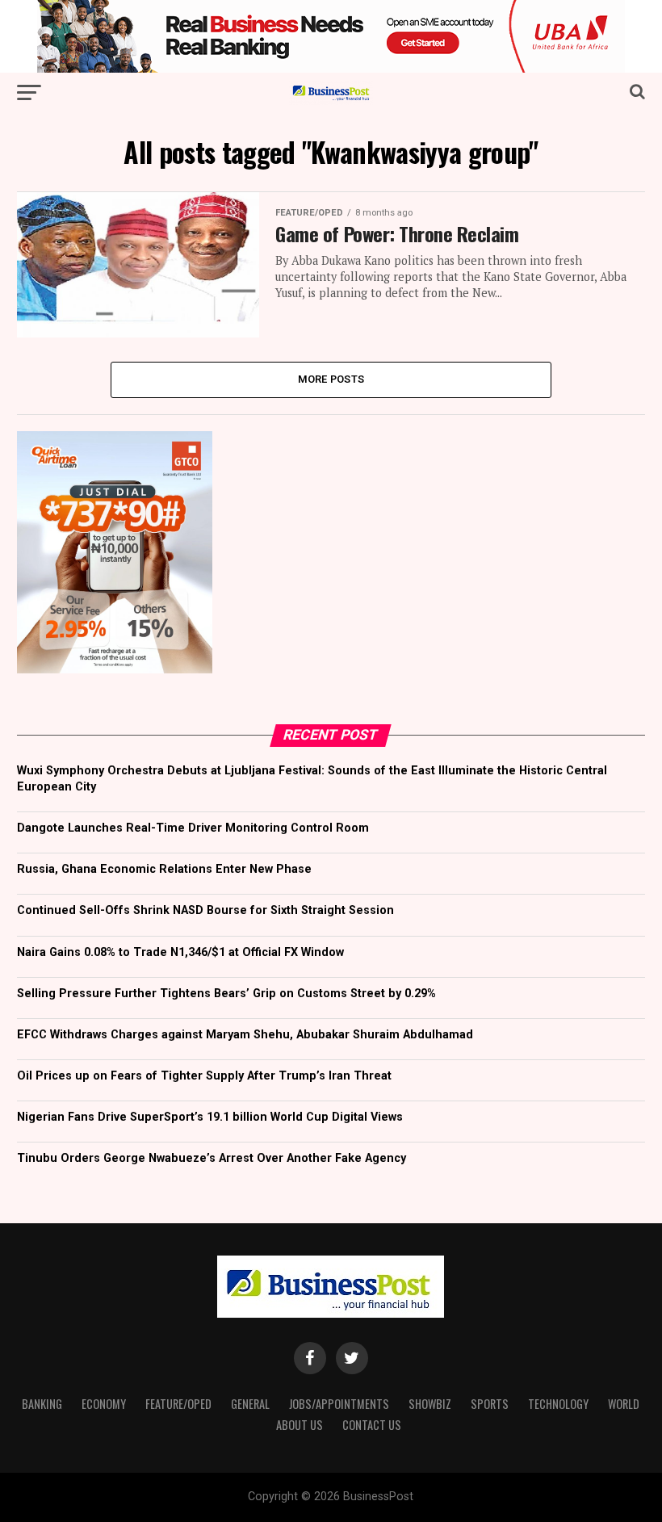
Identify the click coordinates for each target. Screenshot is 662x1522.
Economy (104, 1403)
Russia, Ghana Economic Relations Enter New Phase (164, 869)
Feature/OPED (178, 1403)
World (623, 1403)
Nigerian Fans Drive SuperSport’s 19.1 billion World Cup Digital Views (210, 1117)
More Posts (331, 379)
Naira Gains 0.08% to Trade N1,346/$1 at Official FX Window (180, 952)
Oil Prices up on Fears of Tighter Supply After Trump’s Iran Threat (204, 1076)
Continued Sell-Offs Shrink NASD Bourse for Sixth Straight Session (205, 910)
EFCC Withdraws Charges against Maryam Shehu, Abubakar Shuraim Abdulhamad (245, 1035)
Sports (490, 1403)
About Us (299, 1424)
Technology (558, 1403)
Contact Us (371, 1424)
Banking (42, 1403)
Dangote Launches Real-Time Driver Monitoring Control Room (193, 828)
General (250, 1403)
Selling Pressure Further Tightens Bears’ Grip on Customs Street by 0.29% (226, 993)
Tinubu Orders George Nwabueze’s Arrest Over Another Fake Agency (211, 1158)
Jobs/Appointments (339, 1403)
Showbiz (430, 1403)
